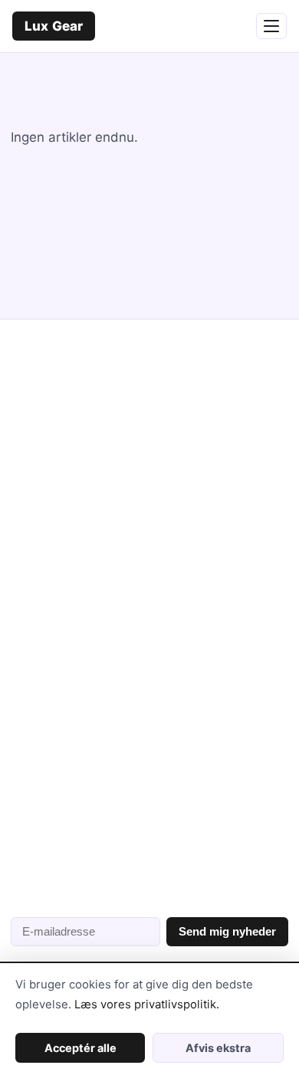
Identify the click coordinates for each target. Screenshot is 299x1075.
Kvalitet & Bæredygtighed (83, 579)
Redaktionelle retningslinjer (87, 755)
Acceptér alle (80, 1047)
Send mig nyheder (227, 931)
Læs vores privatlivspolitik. (146, 1004)
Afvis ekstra (218, 1047)
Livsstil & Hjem (52, 551)
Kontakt (32, 783)
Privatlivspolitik (54, 811)
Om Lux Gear (47, 726)
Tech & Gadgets (55, 523)
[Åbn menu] (271, 26)
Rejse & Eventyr (55, 608)
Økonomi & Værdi (59, 636)
